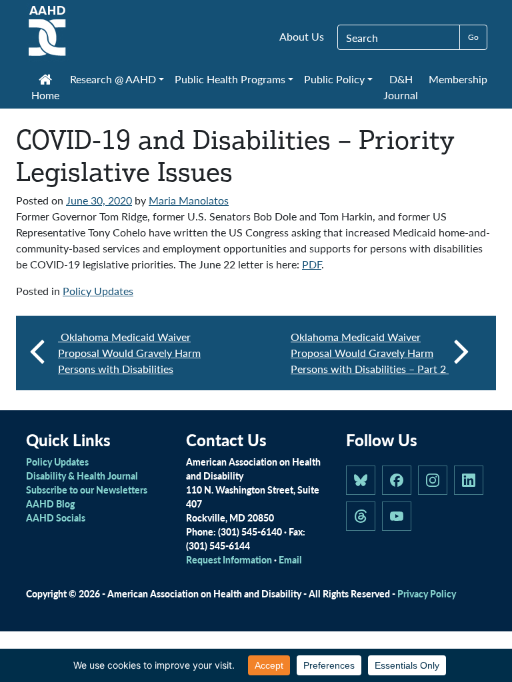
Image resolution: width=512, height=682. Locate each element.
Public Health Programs (230, 79)
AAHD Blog (50, 503)
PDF (311, 264)
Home (45, 95)
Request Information (229, 559)
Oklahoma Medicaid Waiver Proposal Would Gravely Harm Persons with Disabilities (129, 352)
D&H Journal (400, 87)
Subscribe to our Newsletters (86, 489)
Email (290, 559)
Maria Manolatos (189, 200)
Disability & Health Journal (82, 475)
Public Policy (334, 79)
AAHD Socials (55, 517)
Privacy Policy (426, 593)
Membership (458, 79)
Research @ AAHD (113, 79)
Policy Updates (98, 290)
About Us (301, 36)
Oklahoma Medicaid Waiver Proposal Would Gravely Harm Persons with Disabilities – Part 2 (370, 352)
